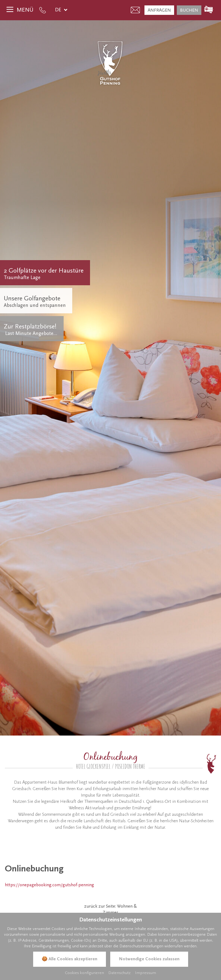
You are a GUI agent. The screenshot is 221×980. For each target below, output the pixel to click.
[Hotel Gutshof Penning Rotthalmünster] (110, 62)
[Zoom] (110, 378)
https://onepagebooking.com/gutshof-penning (49, 884)
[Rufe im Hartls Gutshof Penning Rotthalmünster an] (44, 10)
